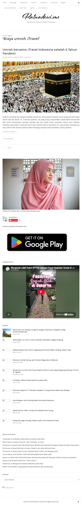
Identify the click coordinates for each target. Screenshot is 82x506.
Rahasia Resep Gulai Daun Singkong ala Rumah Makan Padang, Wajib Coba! (42, 350)
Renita (5, 467)
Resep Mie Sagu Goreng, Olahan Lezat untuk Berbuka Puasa (36, 420)
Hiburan (34, 3)
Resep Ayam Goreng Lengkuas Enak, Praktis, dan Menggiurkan (35, 451)
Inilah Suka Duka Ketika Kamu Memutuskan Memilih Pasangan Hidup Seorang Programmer (46, 445)
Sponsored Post (10, 8)
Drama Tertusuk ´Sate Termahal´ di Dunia (29, 442)
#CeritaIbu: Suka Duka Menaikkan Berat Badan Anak (33, 454)
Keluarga (13, 3)
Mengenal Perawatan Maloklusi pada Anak (28, 464)
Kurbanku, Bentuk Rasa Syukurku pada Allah (30, 380)
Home (5, 3)
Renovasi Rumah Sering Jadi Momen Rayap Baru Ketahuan (35, 360)
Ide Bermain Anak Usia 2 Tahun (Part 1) (23, 461)
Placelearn (6, 445)
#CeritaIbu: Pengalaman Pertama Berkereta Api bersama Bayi (31, 467)
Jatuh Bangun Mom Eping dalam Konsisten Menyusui (33, 400)
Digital (63, 3)
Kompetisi (43, 3)
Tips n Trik (22, 8)
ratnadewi (8, 57)
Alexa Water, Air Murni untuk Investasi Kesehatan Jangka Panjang (38, 340)
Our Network (43, 8)
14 (8, 139)
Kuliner (32, 8)
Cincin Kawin (7, 454)
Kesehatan (24, 3)
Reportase (28, 57)
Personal (54, 3)
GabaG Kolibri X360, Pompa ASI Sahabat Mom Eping (33, 410)
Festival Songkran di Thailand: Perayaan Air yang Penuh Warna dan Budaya (41, 390)
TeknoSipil (6, 439)
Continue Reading (10, 132)
